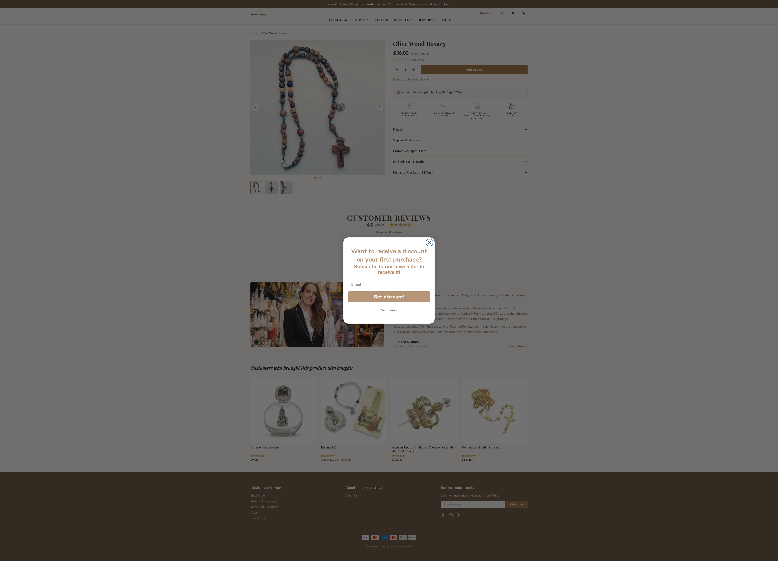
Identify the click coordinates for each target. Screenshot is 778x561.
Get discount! (389, 297)
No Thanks (389, 310)
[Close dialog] (429, 242)
